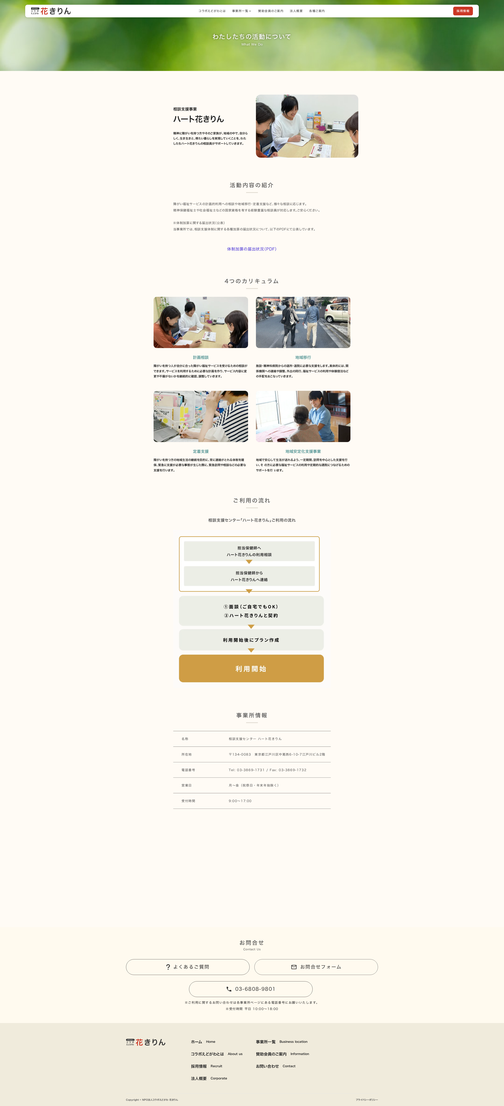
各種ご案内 (317, 11)
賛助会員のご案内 (271, 11)
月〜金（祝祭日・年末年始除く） (255, 785)
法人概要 (296, 11)
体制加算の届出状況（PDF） (252, 249)
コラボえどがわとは (212, 11)
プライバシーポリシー (367, 1099)
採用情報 (463, 11)
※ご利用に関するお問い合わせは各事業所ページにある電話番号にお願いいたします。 (252, 1002)
